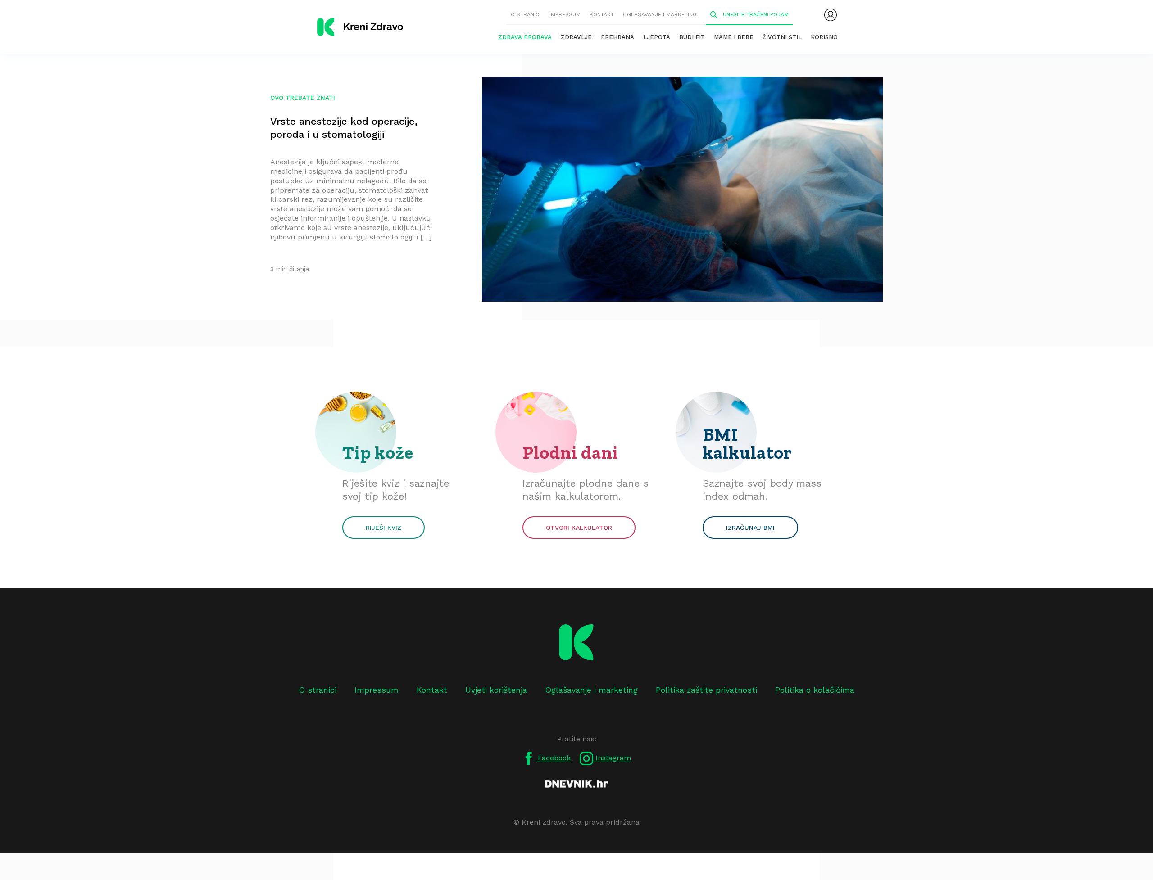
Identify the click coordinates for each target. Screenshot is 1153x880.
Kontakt (602, 14)
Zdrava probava (525, 37)
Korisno (824, 37)
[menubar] (830, 15)
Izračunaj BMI (750, 527)
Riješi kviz (383, 527)
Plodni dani (570, 452)
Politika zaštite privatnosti (706, 690)
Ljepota (656, 37)
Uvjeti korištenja (496, 690)
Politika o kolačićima (814, 690)
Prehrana (617, 37)
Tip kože (377, 452)
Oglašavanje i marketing (660, 14)
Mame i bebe (734, 37)
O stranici (525, 14)
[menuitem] (830, 15)
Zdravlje (576, 37)
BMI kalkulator (747, 443)
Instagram (612, 758)
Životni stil (782, 37)
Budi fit (692, 37)
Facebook (553, 758)
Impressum (565, 14)
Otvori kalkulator (579, 527)
